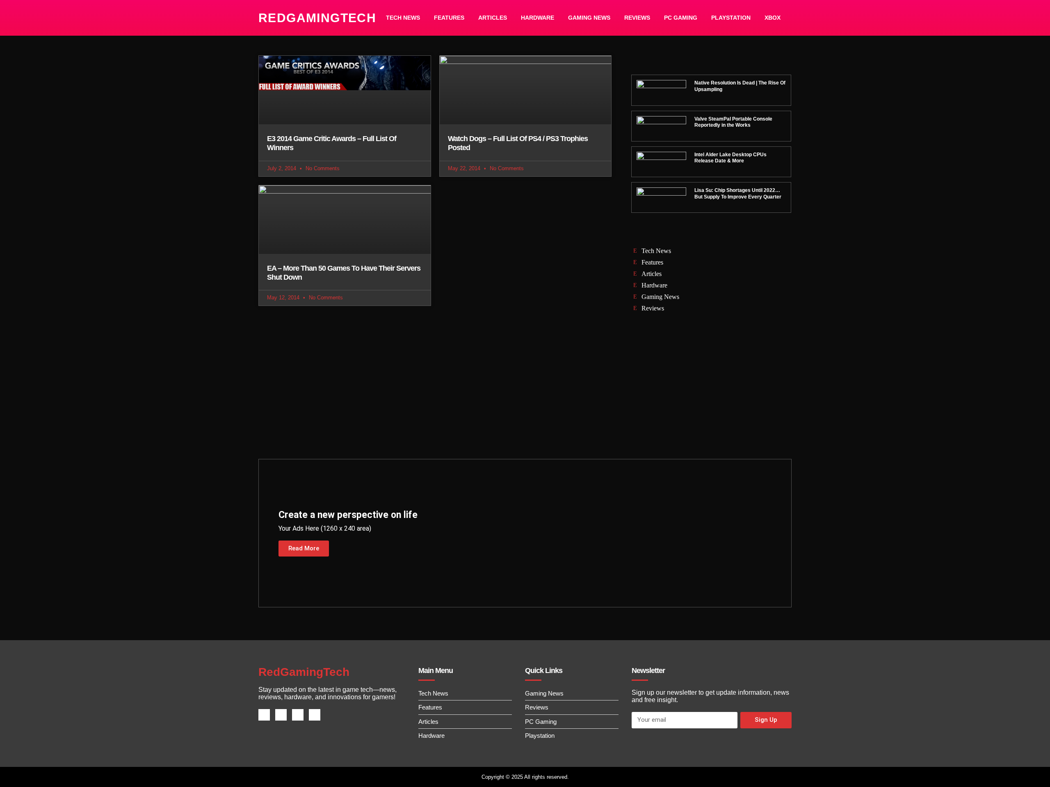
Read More (303, 548)
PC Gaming (680, 17)
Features (449, 17)
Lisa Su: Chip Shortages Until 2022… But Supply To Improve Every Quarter (737, 193)
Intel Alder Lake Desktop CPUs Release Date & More (730, 158)
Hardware (537, 17)
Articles (492, 17)
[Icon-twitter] (281, 715)
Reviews (637, 17)
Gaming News (589, 17)
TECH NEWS (403, 17)
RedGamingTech (317, 18)
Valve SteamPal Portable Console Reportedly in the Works (733, 122)
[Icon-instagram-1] (298, 715)
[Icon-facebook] (264, 715)
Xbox (773, 17)
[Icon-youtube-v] (314, 715)
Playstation (731, 17)
